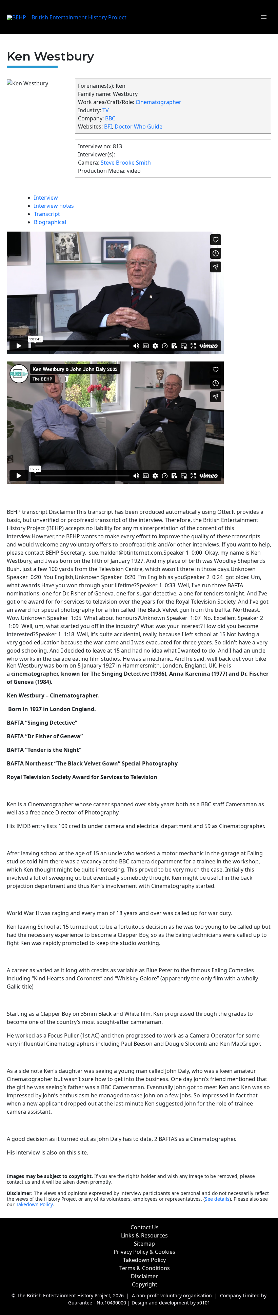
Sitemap (144, 1243)
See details (217, 1199)
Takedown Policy (34, 1204)
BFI (108, 126)
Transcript (47, 214)
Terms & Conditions (144, 1268)
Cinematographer (158, 102)
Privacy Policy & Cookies (144, 1251)
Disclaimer (144, 1276)
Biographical (50, 222)
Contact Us (145, 1227)
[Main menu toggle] (263, 17)
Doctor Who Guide (138, 126)
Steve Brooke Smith (126, 162)
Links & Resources (144, 1235)
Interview (46, 197)
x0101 (203, 1302)
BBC (110, 118)
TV (105, 110)
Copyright (144, 1284)
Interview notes (54, 205)
